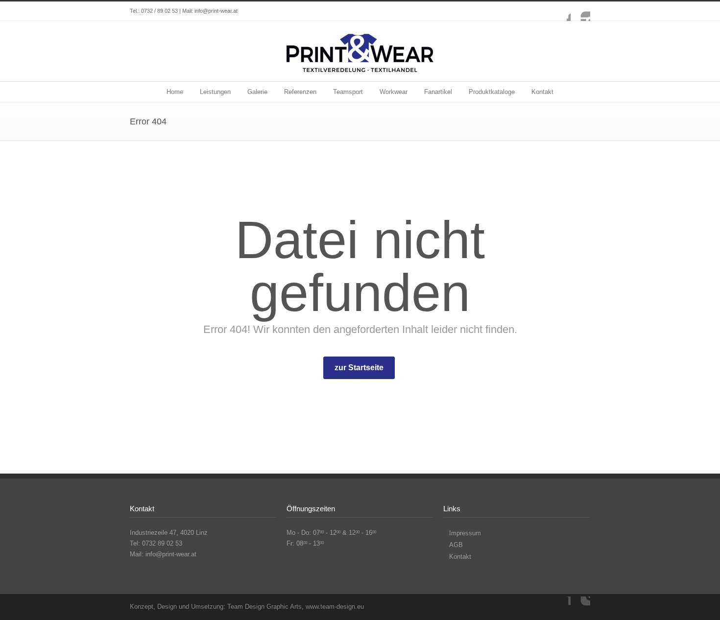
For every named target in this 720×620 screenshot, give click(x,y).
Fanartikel (438, 91)
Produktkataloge (492, 91)
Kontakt (542, 91)
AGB (456, 544)
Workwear (394, 91)
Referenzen (300, 91)
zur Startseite (359, 367)
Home (175, 91)
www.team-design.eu (335, 606)
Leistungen (215, 91)
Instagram (580, 11)
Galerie (257, 91)
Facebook (561, 11)
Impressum (465, 533)
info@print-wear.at (216, 11)
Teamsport (348, 91)
